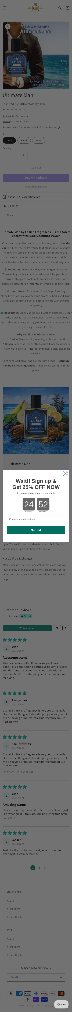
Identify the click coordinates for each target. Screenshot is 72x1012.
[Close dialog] (65, 473)
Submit (36, 530)
